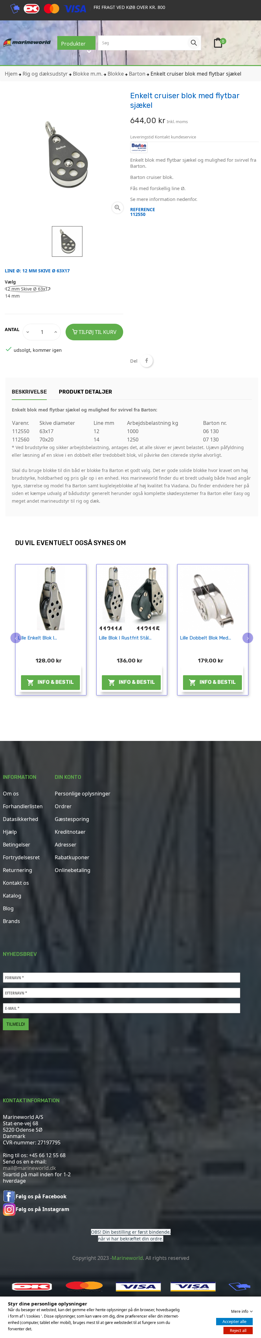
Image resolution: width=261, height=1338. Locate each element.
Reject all (238, 1330)
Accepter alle (234, 1321)
